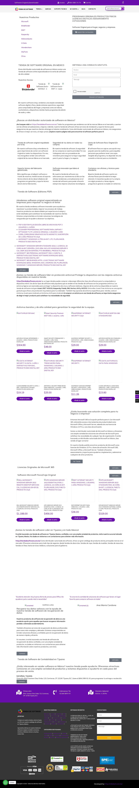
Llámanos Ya (64, 691)
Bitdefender (25, 26)
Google (52, 714)
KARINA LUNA (48, 605)
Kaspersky (25, 34)
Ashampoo (62, 722)
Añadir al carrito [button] (24, 351)
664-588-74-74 (75, 3)
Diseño (51, 735)
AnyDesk (59, 720)
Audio (46, 735)
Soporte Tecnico (60, 9)
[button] (19, 91)
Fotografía (56, 735)
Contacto (92, 9)
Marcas (48, 9)
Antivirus (52, 737)
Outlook (64, 733)
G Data (24, 43)
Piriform (53, 724)
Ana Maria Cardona (106, 605)
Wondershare (26, 47)
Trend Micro (54, 716)
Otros (23, 56)
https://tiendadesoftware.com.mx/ (44, 124)
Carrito (88, 3)
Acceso (62, 3)
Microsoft (24, 21)
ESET (23, 30)
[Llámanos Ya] (54, 692)
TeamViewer (60, 724)
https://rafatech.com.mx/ (113, 784)
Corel (50, 718)
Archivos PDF (57, 733)
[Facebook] (123, 2)
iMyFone (24, 52)
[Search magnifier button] (122, 8)
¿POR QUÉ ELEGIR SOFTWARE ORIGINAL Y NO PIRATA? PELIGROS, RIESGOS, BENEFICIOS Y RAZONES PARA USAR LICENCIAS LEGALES (82, 727)
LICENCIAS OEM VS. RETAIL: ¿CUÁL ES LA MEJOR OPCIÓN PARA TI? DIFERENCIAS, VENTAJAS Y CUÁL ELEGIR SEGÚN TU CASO (82, 718)
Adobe (46, 718)
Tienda (38, 9)
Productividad (48, 733)
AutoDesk (47, 724)
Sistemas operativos (62, 737)
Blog (83, 9)
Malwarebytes (26, 39)
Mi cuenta (73, 9)
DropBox (53, 720)
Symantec (47, 716)
